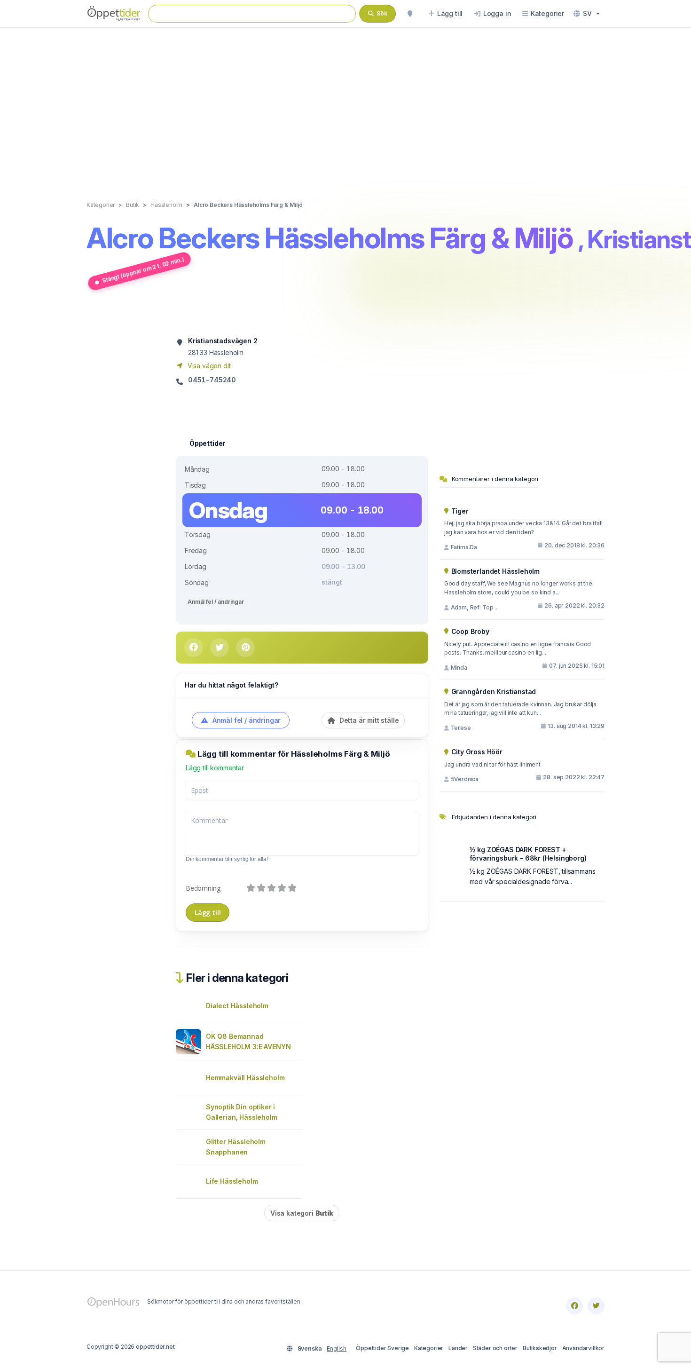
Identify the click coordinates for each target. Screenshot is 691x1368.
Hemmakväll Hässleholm (245, 1078)
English (336, 1348)
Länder (458, 1348)
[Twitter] (596, 1305)
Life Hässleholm (232, 1181)
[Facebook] (574, 1305)
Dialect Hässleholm (237, 1006)
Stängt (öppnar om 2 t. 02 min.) (143, 269)
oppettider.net (155, 1346)
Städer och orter (495, 1348)
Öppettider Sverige (382, 1348)
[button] (587, 14)
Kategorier (428, 1348)
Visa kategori (301, 1213)
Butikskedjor (540, 1348)
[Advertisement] (345, 104)
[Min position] (410, 14)
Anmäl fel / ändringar (216, 601)
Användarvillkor (583, 1348)
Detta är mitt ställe (368, 720)
